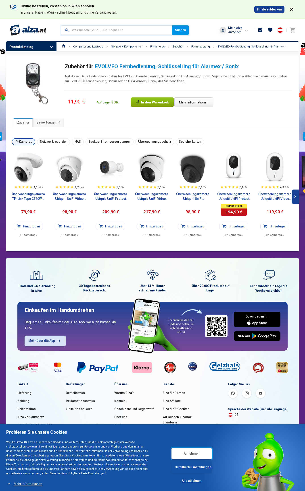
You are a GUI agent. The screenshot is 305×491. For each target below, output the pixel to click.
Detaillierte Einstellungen (193, 467)
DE (236, 415)
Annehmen (191, 453)
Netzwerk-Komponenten (126, 46)
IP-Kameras (157, 46)
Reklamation (26, 409)
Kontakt (119, 401)
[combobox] (116, 30)
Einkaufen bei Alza (79, 409)
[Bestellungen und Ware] (260, 30)
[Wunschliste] (270, 30)
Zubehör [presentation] (23, 122)
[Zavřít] (291, 9)
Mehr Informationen (28, 484)
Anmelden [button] (234, 32)
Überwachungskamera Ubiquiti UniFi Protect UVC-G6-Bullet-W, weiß (110, 196)
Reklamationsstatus (80, 401)
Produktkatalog (21, 47)
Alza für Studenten (176, 409)
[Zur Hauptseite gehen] (28, 30)
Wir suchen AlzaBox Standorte (177, 419)
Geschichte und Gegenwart (134, 409)
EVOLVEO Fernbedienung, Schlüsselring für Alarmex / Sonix (167, 66)
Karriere (120, 425)
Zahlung (23, 401)
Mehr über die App (41, 340)
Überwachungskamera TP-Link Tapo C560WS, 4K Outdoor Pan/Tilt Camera (28, 196)
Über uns (120, 417)
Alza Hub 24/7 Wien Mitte (35, 425)
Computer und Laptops (88, 46)
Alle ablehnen (191, 481)
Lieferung (24, 393)
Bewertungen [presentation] (48, 122)
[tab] (23, 122)
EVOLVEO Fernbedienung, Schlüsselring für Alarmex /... (253, 46)
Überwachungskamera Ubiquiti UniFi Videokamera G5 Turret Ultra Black (192, 196)
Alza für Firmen (174, 393)
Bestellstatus (75, 393)
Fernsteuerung (200, 46)
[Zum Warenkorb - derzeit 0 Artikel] (292, 30)
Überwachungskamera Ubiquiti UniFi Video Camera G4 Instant (274, 196)
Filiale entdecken (269, 9)
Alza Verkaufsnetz (30, 417)
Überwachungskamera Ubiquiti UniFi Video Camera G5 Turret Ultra (69, 196)
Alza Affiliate (172, 401)
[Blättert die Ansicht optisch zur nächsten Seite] (295, 197)
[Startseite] (63, 46)
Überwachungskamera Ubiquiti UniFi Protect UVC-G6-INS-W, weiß (233, 196)
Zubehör (178, 46)
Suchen (180, 30)
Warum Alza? (124, 393)
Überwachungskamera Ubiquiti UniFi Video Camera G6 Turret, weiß (151, 196)
